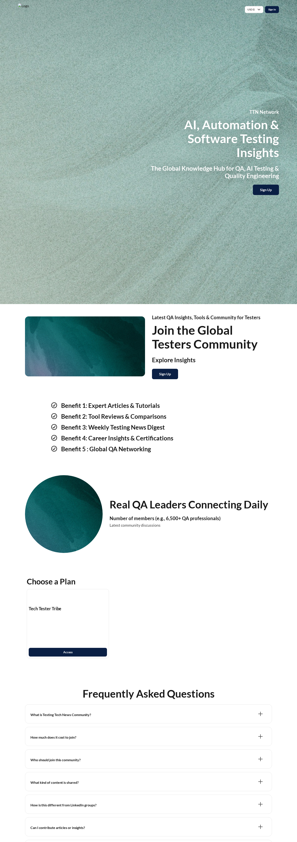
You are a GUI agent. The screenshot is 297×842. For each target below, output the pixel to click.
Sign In (272, 9)
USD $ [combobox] (251, 9)
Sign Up (266, 190)
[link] (68, 624)
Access (68, 652)
